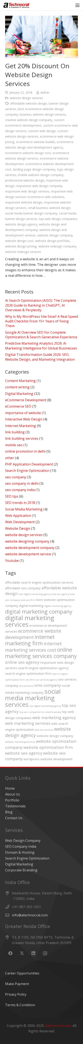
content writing (17, 387)
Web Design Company (22, 840)
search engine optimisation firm (28, 673)
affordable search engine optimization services (39, 582)
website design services (26, 98)
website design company (55, 235)
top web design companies (58, 219)
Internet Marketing (20, 425)
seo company (15, 477)
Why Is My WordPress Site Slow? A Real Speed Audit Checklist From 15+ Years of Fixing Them (41, 321)
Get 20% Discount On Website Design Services (37, 74)
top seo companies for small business (40, 712)
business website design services (43, 114)
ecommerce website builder (35, 142)
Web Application (18, 515)
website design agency (21, 224)
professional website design (24, 180)
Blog (9, 812)
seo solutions (26, 685)
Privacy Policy (15, 994)
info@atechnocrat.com (30, 915)
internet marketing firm (30, 640)
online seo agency (22, 662)
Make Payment (17, 983)
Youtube (12, 560)
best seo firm (28, 600)
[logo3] (16, 5)
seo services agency (46, 679)
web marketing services (27, 723)
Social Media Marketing (24, 509)
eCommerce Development (25, 400)
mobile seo (14, 445)
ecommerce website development (33, 634)
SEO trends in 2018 (20, 502)
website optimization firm (48, 747)
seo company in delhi (22, 483)
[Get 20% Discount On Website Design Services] (41, 37)
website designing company (27, 541)
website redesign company (57, 246)
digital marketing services (29, 621)
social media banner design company (31, 213)
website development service (28, 554)
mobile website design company (40, 175)
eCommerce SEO (18, 406)
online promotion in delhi (25, 451)
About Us (12, 794)
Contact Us (14, 818)
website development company (29, 547)
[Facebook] (10, 953)
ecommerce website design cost (28, 153)
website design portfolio (52, 241)
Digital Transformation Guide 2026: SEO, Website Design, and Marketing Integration (40, 357)
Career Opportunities (22, 973)
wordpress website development (48, 759)
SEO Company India (20, 846)
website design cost (19, 241)
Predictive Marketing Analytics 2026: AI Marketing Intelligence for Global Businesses (41, 345)
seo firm (30, 679)
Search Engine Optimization (27, 470)
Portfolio (12, 800)
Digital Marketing (19, 393)
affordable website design (28, 103)
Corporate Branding (21, 870)
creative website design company (28, 120)
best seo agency (60, 594)
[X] (22, 953)
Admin (44, 92)
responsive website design (23, 202)
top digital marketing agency (45, 705)
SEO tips (11, 496)
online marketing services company (41, 653)
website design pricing (21, 246)
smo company (47, 685)
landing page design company (34, 169)
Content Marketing (20, 380)
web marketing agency (54, 717)
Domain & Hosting (19, 852)
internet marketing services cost (33, 646)
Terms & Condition (20, 1005)
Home (10, 788)
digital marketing (31, 605)
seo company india (20, 489)
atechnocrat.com (58, 1025)
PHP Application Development (29, 464)
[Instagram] (45, 953)
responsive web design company (39, 186)
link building (15, 432)
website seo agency (23, 753)
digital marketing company (38, 611)
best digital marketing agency (35, 594)
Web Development (20, 522)
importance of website (23, 413)
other (9, 458)
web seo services (44, 729)
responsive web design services (27, 191)
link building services (21, 438)
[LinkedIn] (33, 953)
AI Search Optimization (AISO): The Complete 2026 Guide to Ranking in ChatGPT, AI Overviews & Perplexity (40, 305)
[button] (77, 5)
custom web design (42, 131)
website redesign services (23, 252)
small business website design (49, 208)
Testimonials (15, 806)
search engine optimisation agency (43, 668)
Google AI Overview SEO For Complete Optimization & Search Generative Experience (41, 334)
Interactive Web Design (23, 419)
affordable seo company (23, 588)
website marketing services (20, 741)
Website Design (17, 528)
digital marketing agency (57, 606)
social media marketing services (33, 698)
